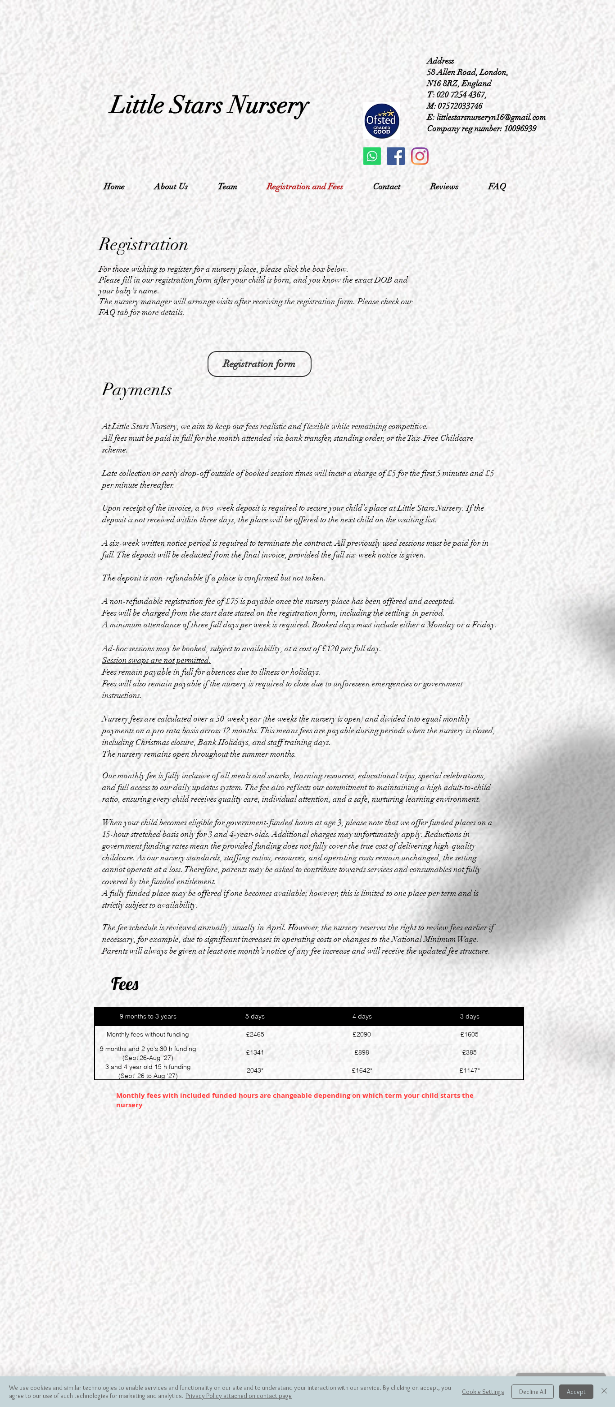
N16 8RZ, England (459, 83)
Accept (576, 1392)
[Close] (604, 1392)
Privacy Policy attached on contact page (238, 1396)
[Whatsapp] (372, 156)
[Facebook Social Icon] (396, 156)
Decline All (532, 1392)
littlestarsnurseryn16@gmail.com (491, 117)
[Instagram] (420, 156)
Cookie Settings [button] (483, 1392)
